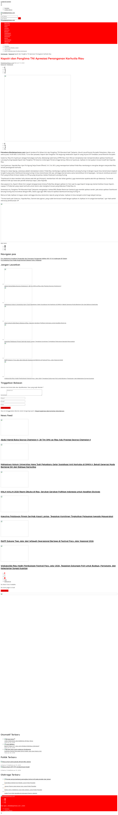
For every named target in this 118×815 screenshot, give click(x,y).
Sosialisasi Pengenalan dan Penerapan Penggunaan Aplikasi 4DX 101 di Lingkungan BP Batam (34, 258)
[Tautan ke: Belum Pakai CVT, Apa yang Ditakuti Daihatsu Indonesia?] (9, 744)
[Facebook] (5, 246)
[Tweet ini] (5, 69)
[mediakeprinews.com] (8, 13)
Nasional (3, 64)
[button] (19, 18)
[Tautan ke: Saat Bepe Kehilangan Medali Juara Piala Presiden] (27, 779)
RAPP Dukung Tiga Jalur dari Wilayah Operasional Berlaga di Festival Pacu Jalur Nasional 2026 (33, 360)
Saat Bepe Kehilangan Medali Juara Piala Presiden (19, 783)
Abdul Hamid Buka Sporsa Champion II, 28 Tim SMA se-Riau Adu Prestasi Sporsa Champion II (32, 286)
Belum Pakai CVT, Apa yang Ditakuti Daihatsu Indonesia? (21, 746)
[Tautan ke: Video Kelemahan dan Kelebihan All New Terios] (9, 739)
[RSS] (5, 250)
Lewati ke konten (6, 1)
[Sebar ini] (4, 67)
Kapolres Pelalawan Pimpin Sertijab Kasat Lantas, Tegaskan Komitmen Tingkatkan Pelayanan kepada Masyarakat (39, 341)
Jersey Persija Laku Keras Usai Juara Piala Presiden (20, 786)
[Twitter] (5, 248)
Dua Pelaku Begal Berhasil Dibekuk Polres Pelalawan (21, 260)
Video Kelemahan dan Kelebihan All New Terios (18, 741)
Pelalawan (10, 64)
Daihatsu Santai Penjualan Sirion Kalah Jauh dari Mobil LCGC (23, 751)
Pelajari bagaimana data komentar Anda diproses (49, 411)
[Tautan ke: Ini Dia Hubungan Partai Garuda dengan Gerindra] (16, 762)
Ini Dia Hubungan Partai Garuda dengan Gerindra (16, 763)
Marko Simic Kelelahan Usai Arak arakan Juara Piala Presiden (23, 790)
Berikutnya (7, 581)
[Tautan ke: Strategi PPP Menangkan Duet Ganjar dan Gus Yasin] (15, 767)
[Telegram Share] (5, 71)
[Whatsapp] (5, 73)
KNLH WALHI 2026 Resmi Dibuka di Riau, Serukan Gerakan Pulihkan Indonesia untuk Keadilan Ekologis (35, 323)
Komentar (4, 395)
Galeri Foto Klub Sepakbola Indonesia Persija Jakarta (20, 793)
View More (4, 590)
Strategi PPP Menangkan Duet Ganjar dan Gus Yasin (17, 768)
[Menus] (1, 3)
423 (5, 580)
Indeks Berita (8, 810)
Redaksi (6, 809)
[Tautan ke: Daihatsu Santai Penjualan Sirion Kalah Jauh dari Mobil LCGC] (17, 749)
